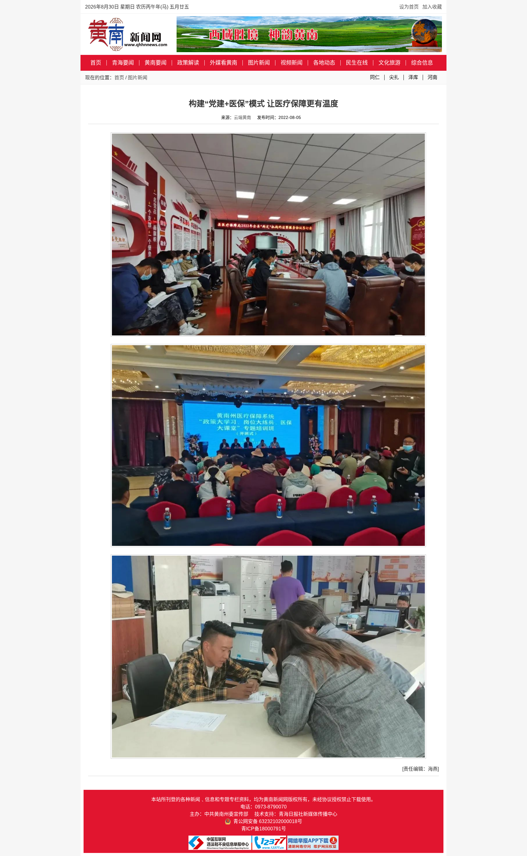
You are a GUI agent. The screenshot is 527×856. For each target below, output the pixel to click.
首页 (95, 63)
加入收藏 (432, 6)
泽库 (413, 77)
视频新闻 (292, 63)
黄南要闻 (156, 63)
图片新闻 (259, 63)
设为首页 (409, 6)
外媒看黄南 (223, 63)
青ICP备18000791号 (263, 828)
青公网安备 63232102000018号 (266, 821)
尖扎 (394, 77)
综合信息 (422, 63)
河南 (432, 77)
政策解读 (188, 63)
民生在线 (357, 63)
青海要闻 (123, 63)
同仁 (375, 77)
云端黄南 (242, 117)
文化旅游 (389, 63)
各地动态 (324, 63)
